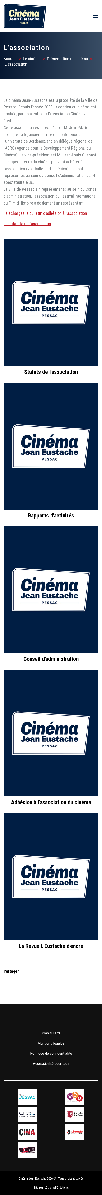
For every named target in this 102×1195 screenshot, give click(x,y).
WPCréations (61, 1187)
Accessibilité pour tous (51, 1063)
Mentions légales (51, 1043)
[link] (37, 1019)
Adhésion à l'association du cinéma (51, 802)
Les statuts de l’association (27, 223)
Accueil (10, 58)
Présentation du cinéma (67, 58)
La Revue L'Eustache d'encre (51, 946)
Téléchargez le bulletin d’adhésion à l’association (46, 213)
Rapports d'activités (51, 515)
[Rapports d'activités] (51, 445)
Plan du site (51, 1033)
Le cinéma (31, 58)
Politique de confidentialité (51, 1053)
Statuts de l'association (51, 372)
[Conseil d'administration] (51, 589)
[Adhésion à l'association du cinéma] (51, 732)
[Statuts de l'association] (51, 302)
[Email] (37, 979)
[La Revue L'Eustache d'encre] (51, 876)
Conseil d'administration (51, 659)
